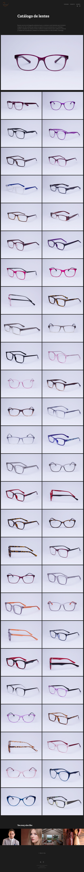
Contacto (72, 4)
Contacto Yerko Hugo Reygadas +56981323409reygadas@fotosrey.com (42, 866)
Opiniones (66, 4)
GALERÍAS (78, 4)
